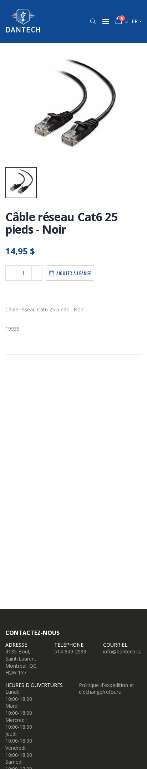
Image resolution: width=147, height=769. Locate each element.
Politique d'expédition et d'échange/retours (106, 689)
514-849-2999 (70, 651)
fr (135, 21)
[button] (92, 21)
